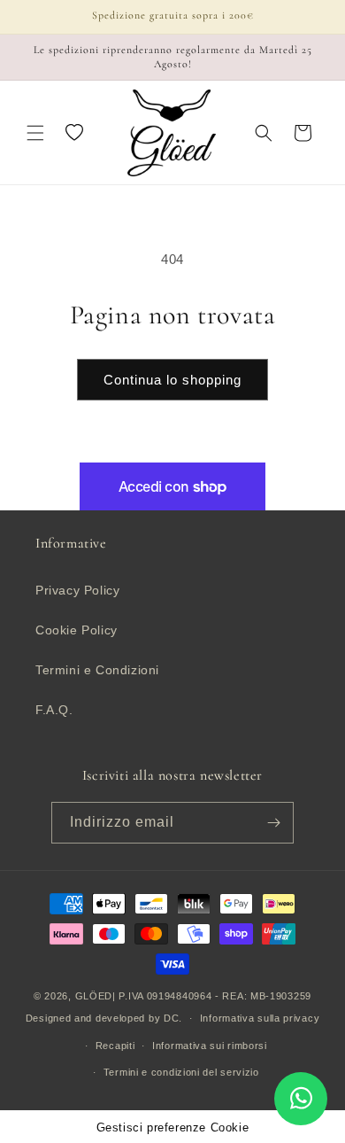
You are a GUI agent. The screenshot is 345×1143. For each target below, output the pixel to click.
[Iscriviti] (273, 823)
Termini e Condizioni (97, 670)
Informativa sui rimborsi (209, 1045)
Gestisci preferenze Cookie (172, 1128)
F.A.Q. (54, 710)
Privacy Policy (77, 590)
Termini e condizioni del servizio (181, 1072)
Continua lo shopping (173, 379)
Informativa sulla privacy (260, 1018)
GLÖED (94, 996)
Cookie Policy (76, 630)
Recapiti (115, 1045)
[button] (35, 132)
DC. (173, 1018)
